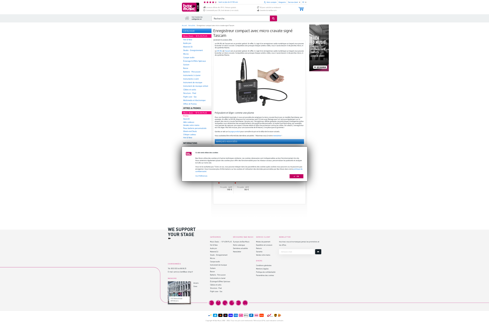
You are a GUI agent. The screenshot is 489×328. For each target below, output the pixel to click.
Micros (212, 258)
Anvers (196, 283)
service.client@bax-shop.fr (183, 272)
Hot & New (214, 245)
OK (298, 176)
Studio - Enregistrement (218, 255)
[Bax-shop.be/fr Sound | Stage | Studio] (190, 7)
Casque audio (215, 261)
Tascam (227, 51)
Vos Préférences (201, 176)
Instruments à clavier (218, 278)
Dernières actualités (240, 248)
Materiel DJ (214, 251)
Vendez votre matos (263, 255)
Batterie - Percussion (218, 275)
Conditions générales (264, 265)
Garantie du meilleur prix (268, 10)
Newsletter (237, 251)
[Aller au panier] (301, 7)
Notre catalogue (239, 245)
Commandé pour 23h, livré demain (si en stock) (222, 10)
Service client (263, 237)
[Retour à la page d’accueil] (187, 18)
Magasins (282, 2)
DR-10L (219, 51)
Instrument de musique (218, 265)
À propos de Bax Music (241, 242)
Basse (212, 271)
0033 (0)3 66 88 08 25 (178, 268)
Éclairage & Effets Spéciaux (220, 281)
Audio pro (213, 248)
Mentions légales (262, 269)
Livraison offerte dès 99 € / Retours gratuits (221, 7)
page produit (235, 131)
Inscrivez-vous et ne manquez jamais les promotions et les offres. (299, 243)
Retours (259, 248)
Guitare (212, 268)
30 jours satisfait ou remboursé (270, 7)
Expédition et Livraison (264, 245)
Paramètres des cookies (265, 275)
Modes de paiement (263, 242)
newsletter (277, 136)
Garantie (259, 251)
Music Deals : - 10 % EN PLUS (221, 242)
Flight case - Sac (216, 291)
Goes (195, 286)
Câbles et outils (215, 285)
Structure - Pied (216, 288)
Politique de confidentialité (265, 272)
